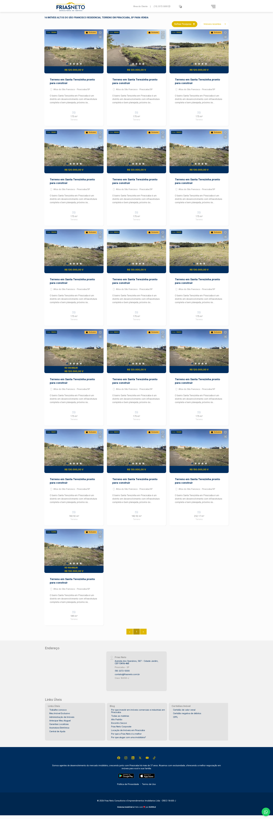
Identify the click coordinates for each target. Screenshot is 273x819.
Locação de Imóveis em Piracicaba (128, 730)
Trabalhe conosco (58, 710)
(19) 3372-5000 (161, 6)
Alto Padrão (116, 719)
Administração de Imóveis (61, 717)
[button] (180, 7)
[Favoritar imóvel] (100, 33)
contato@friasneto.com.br (127, 674)
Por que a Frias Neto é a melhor (126, 734)
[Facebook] (119, 758)
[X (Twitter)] (140, 758)
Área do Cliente (140, 6)
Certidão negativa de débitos (187, 713)
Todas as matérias (120, 716)
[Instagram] (126, 758)
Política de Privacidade (128, 784)
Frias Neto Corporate (121, 726)
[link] (93, 7)
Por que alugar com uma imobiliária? (128, 737)
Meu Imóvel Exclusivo (59, 713)
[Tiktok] (154, 758)
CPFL (175, 717)
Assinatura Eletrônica (59, 727)
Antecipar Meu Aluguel (60, 720)
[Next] (99, 48)
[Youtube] (147, 758)
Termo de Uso (149, 784)
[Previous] (49, 48)
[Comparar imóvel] (100, 37)
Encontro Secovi (119, 723)
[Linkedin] (133, 758)
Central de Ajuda (57, 731)
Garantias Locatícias (59, 724)
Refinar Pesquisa (183, 24)
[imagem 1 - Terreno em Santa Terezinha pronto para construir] (74, 47)
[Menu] (213, 6)
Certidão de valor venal (184, 710)
